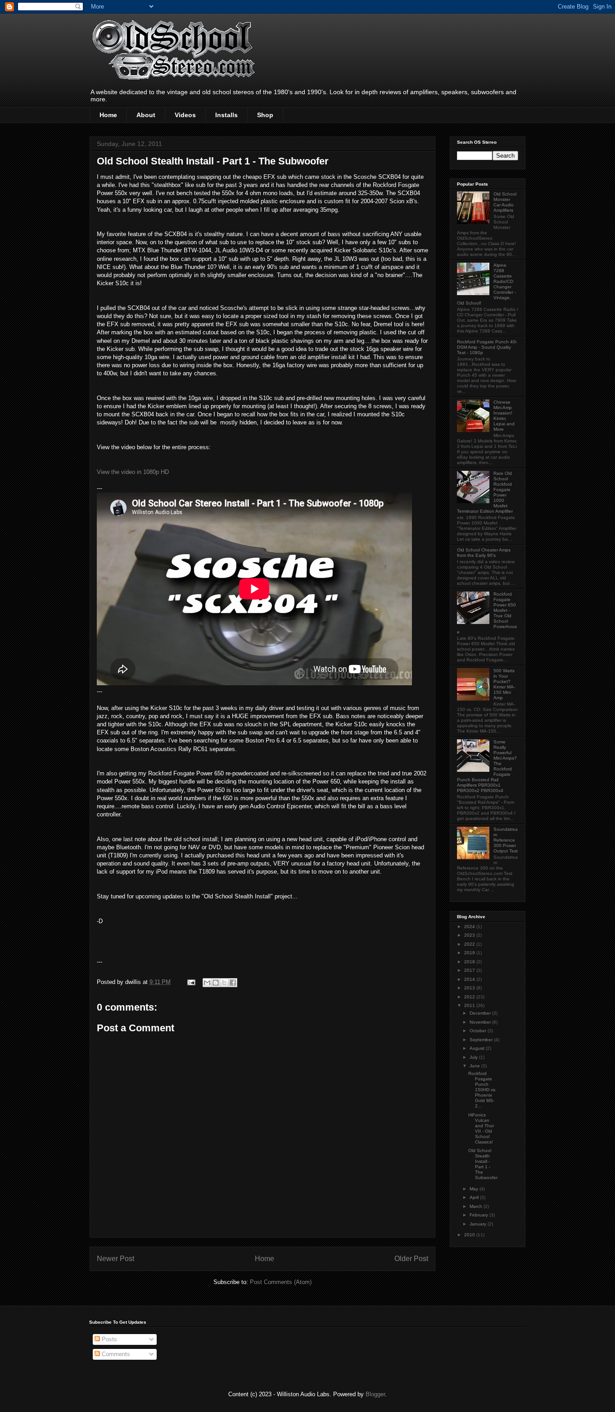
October (479, 1030)
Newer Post (115, 1258)
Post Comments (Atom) (281, 1282)
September (482, 1039)
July (474, 1057)
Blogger (375, 1394)
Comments (115, 1354)
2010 (470, 1234)
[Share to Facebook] (232, 982)
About (145, 114)
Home (108, 114)
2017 (470, 970)
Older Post (411, 1258)
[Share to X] (224, 982)
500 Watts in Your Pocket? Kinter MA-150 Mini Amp (504, 684)
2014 (470, 979)
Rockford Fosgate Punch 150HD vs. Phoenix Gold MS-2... (482, 1089)
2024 (470, 926)
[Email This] (207, 982)
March (477, 1206)
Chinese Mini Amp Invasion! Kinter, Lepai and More (504, 416)
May (474, 1188)
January (479, 1223)
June (475, 1065)
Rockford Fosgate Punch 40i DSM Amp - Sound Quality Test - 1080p (486, 347)
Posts (108, 1339)
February (479, 1214)
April (475, 1197)
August (478, 1048)
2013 (470, 987)
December (481, 1013)
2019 (470, 952)
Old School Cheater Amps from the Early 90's (484, 552)
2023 (470, 935)
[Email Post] (190, 982)
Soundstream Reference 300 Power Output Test (505, 840)
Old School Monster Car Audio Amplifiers (504, 202)
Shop (265, 114)
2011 (470, 1005)
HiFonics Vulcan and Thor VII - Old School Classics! (481, 1128)
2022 (470, 944)
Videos (185, 114)
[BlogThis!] (215, 982)
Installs (226, 114)
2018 (470, 961)
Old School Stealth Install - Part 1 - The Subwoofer (482, 1164)
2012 (470, 996)
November (481, 1022)
